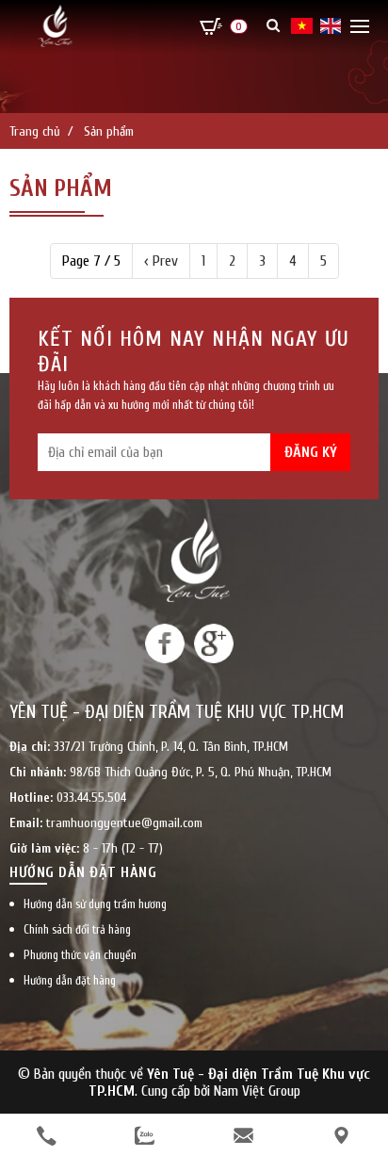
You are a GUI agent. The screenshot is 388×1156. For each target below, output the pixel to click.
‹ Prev (161, 260)
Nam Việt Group (257, 1091)
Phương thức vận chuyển (80, 955)
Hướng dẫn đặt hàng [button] (82, 872)
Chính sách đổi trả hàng (77, 929)
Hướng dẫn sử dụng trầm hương (95, 904)
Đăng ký (310, 452)
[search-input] (249, 106)
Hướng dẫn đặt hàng (70, 980)
